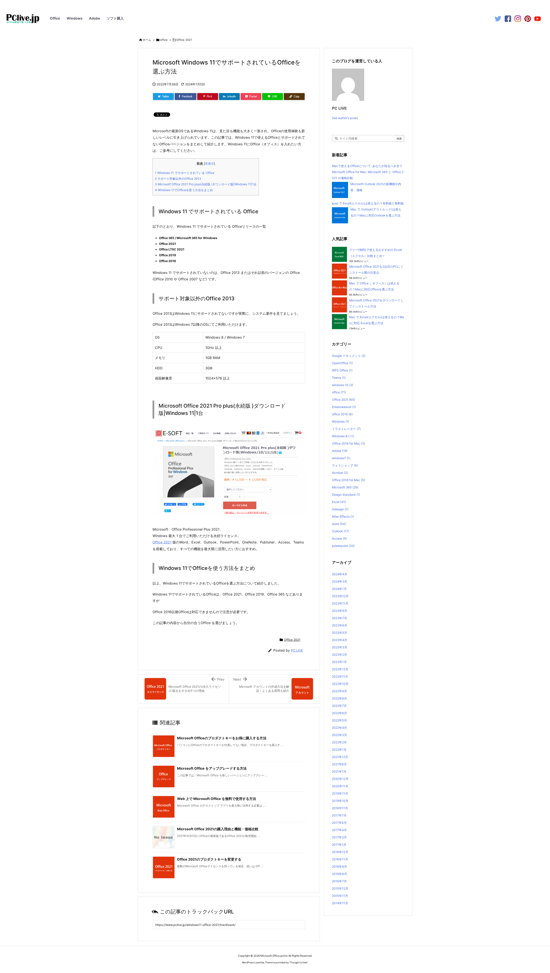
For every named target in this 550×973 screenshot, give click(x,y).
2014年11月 (340, 903)
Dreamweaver (344, 407)
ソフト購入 (115, 18)
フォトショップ (345, 465)
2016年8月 (339, 874)
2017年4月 (339, 830)
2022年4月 (339, 727)
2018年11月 (340, 808)
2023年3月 (339, 647)
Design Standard (346, 494)
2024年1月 (339, 589)
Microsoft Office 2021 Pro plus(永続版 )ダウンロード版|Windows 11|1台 (206, 184)
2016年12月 (340, 852)
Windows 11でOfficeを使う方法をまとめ (184, 190)
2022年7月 (339, 705)
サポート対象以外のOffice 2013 (178, 178)
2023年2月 (339, 654)
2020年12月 (340, 779)
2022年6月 (339, 713)
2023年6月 (339, 625)
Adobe (94, 18)
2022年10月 (340, 684)
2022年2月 (339, 742)
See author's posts (345, 118)
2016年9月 (339, 866)
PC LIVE (297, 650)
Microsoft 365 (345, 487)
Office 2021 (184, 39)
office (164, 39)
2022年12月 (340, 669)
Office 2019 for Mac (348, 443)
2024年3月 (339, 581)
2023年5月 (339, 632)
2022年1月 (339, 749)
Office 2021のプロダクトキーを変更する (209, 859)
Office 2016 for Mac (348, 480)
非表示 (209, 163)
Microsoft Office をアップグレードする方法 (212, 768)
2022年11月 (340, 676)
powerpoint (343, 546)
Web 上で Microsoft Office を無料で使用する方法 (216, 799)
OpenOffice (342, 363)
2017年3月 (339, 837)
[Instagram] (518, 18)
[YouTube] (537, 18)
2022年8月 (339, 698)
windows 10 (342, 385)
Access (339, 538)
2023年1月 (339, 662)
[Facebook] (508, 18)
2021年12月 (340, 757)
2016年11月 (340, 859)
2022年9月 (339, 691)
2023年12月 (340, 596)
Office (55, 18)
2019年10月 (340, 801)
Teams (339, 377)
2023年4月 (339, 640)
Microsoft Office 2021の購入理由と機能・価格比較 (217, 829)
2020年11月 (340, 786)
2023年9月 (339, 610)
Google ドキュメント (348, 356)
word (339, 524)
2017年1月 (339, 844)
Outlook (340, 531)
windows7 (341, 458)
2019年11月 (340, 793)
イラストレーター (346, 429)
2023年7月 (339, 618)
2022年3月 (339, 735)
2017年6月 (339, 822)
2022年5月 (339, 720)
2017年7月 (339, 815)
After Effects (343, 516)
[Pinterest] (528, 18)
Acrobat (340, 472)
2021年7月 (339, 771)
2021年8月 (339, 764)
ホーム (147, 39)
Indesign (340, 509)
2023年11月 (340, 603)
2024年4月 (339, 574)
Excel (339, 502)
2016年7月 (339, 881)
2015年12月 (340, 888)
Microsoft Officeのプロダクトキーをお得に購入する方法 (221, 738)
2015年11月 (340, 896)
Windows (74, 18)
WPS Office (342, 370)
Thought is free (298, 962)
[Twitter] (498, 18)
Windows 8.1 (343, 436)
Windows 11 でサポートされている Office (184, 173)
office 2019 (342, 414)
